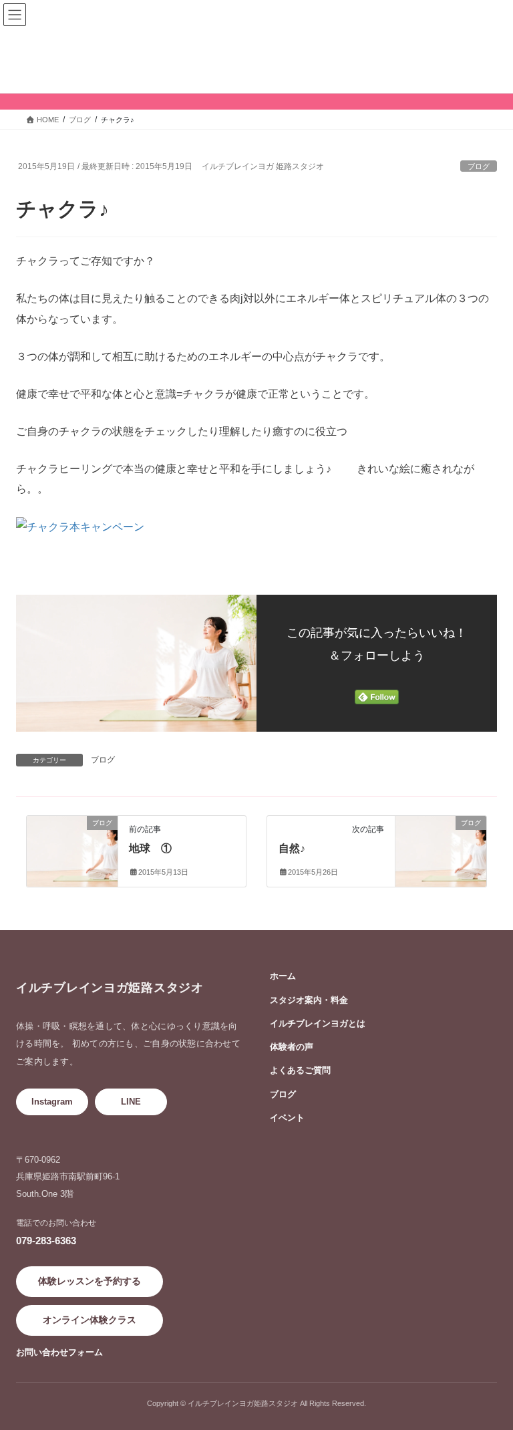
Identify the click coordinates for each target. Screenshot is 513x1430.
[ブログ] (72, 835)
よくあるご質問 (300, 1070)
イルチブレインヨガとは (317, 1023)
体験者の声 (291, 1047)
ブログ (479, 166)
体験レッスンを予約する (89, 1281)
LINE (131, 1102)
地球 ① (150, 848)
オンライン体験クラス (89, 1319)
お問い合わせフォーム (59, 1352)
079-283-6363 (46, 1240)
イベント (287, 1118)
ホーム (283, 976)
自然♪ (292, 848)
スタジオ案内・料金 (309, 1000)
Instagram (52, 1102)
